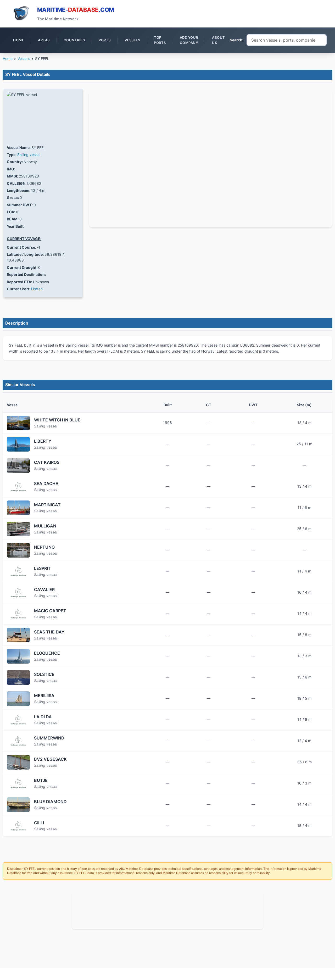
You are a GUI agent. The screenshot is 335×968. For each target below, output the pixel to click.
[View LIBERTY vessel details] (18, 444)
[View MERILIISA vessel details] (18, 698)
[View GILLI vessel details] (18, 826)
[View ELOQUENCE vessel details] (18, 656)
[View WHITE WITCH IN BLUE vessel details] (18, 423)
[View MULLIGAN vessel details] (18, 529)
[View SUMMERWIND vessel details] (18, 741)
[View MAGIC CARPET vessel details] (18, 614)
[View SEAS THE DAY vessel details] (18, 635)
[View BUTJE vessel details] (18, 783)
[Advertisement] (167, 910)
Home (8, 58)
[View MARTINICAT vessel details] (18, 507)
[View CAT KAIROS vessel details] (18, 465)
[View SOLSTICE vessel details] (18, 677)
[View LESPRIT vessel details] (18, 571)
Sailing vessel (28, 154)
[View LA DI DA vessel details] (18, 720)
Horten (37, 289)
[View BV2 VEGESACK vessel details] (18, 762)
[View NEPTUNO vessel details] (18, 550)
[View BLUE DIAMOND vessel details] (18, 804)
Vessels (24, 58)
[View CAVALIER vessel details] (18, 592)
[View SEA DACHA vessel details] (18, 486)
